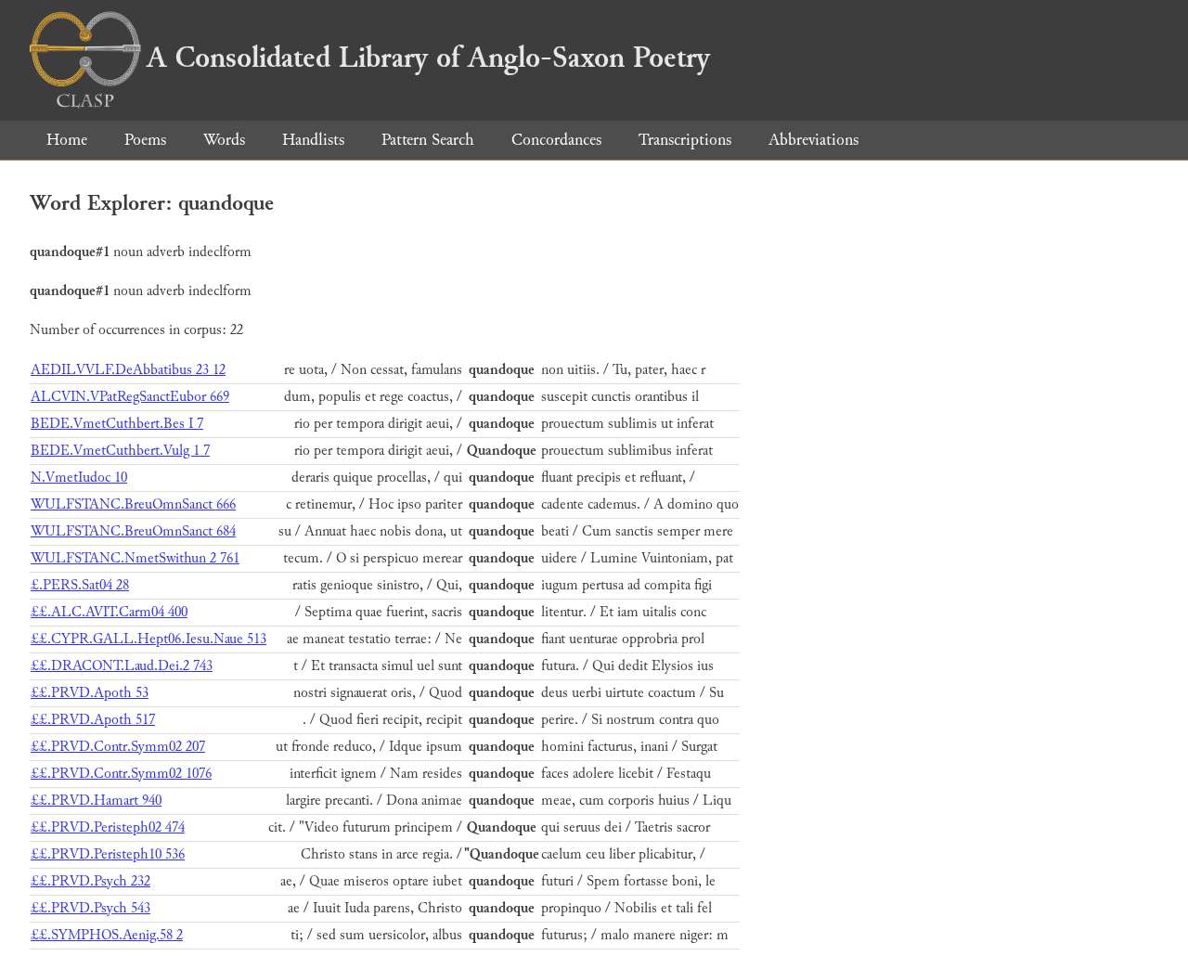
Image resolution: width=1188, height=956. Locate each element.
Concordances (556, 139)
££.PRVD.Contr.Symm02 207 (118, 746)
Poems (145, 139)
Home (66, 139)
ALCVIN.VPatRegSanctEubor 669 (130, 396)
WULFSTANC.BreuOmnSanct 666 (133, 504)
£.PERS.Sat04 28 (80, 585)
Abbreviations (813, 139)
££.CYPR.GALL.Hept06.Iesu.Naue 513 (148, 639)
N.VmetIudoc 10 (79, 477)
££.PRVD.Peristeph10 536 (108, 854)
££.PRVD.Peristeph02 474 (108, 827)
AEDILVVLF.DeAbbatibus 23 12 (128, 370)
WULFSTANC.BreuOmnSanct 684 (133, 531)
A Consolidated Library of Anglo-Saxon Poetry (428, 57)
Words (224, 139)
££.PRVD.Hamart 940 (96, 800)
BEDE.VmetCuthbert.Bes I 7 (117, 423)
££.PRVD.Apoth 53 (89, 693)
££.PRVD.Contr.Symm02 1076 (121, 773)
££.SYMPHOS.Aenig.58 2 (107, 935)
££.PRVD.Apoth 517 (93, 719)
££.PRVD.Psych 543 (90, 908)
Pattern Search (427, 139)
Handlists (313, 139)
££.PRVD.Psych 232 (90, 881)
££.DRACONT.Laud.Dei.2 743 (122, 666)
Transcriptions (685, 139)
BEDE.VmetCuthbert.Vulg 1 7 (120, 450)
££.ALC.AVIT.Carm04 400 (109, 612)
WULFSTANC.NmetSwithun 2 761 (135, 558)
